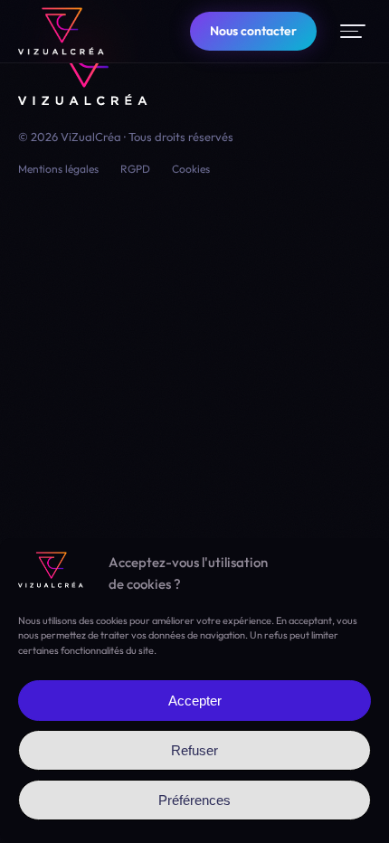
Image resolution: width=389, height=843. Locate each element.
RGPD (135, 168)
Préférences (194, 800)
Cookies (191, 168)
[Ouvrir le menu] (353, 31)
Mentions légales (58, 168)
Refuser (194, 750)
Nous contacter (253, 31)
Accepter (195, 700)
